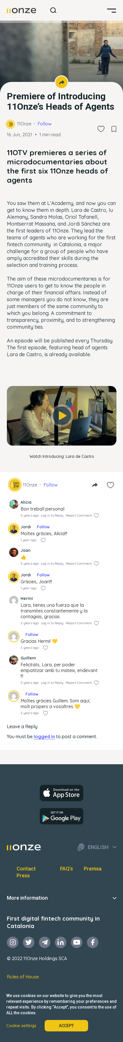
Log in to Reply (52, 515)
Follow (44, 124)
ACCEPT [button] (66, 1025)
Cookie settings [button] (21, 1025)
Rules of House (23, 977)
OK (62, 436)
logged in (44, 736)
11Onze (24, 124)
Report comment (79, 515)
